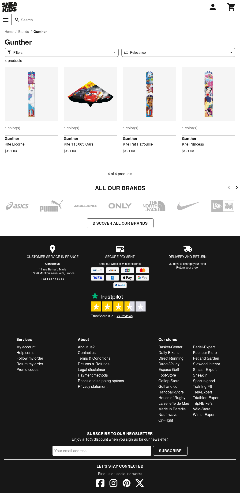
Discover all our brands (120, 223)
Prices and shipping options (101, 380)
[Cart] (231, 7)
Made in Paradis (172, 409)
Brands (23, 31)
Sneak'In (200, 375)
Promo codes (27, 369)
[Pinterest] (126, 483)
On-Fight (165, 420)
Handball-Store (171, 392)
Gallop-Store (169, 380)
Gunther (12, 138)
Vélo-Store (201, 409)
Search (27, 20)
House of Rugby (171, 397)
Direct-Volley (169, 363)
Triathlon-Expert (206, 397)
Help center (26, 352)
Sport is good (204, 380)
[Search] (17, 19)
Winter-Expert (204, 414)
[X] (139, 483)
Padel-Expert (204, 347)
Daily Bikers (168, 352)
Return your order (187, 267)
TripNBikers (203, 403)
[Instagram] (113, 483)
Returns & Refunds (93, 363)
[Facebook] (100, 483)
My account (25, 347)
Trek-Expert (202, 392)
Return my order (29, 363)
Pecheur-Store (205, 352)
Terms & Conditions (94, 358)
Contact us (52, 264)
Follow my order (29, 358)
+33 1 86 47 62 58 (52, 279)
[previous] (228, 188)
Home (9, 31)
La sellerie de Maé (173, 403)
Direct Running (171, 358)
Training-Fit (202, 386)
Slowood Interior (206, 363)
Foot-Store (167, 375)
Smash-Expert (205, 369)
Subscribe (170, 450)
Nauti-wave (167, 414)
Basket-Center (170, 347)
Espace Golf (168, 369)
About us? (86, 347)
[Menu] (5, 20)
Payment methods (93, 375)
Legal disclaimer (91, 369)
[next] (236, 188)
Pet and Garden (206, 358)
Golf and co (167, 386)
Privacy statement (92, 386)
